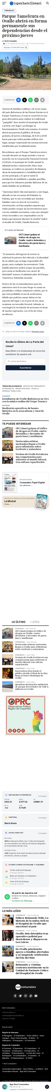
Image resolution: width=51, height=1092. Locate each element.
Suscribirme (25, 368)
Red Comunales (10, 41)
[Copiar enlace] (42, 100)
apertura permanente (34, 386)
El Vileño (29, 1058)
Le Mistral (39, 1069)
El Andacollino (30, 1051)
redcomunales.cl (8, 1012)
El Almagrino (7, 1036)
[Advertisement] (25, 535)
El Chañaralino (19, 1036)
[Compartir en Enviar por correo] (36, 100)
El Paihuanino (17, 1051)
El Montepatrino (18, 1053)
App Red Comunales (28, 1071)
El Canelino (32, 1056)
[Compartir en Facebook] (18, 100)
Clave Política (28, 1069)
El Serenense (18, 1048)
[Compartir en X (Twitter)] (24, 100)
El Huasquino (18, 1040)
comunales (8, 389)
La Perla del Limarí (33, 1053)
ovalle (35, 389)
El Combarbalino (19, 1056)
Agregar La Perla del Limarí (14, 47)
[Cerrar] (47, 1087)
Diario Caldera (32, 1036)
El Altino (32, 1038)
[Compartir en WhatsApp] (30, 100)
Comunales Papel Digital (11, 1069)
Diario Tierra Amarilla (19, 1038)
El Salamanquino (17, 1058)
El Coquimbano (31, 1048)
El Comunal (6, 1048)
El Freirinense (30, 1040)
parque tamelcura (12, 391)
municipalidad (23, 389)
